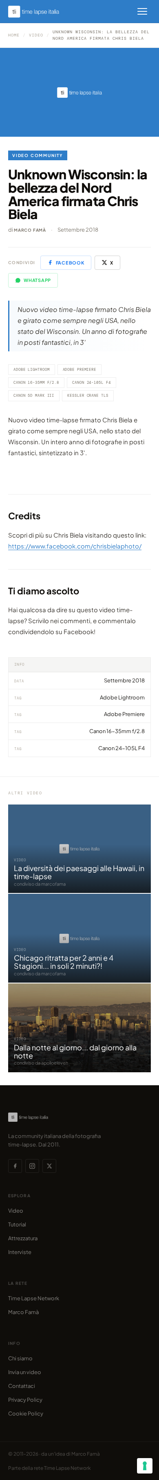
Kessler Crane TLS (87, 395)
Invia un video (24, 1372)
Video (36, 35)
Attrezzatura (23, 1238)
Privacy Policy (25, 1399)
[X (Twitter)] (49, 1166)
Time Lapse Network (33, 1298)
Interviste (19, 1252)
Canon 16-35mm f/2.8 (36, 382)
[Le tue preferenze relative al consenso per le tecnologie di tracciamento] (144, 1466)
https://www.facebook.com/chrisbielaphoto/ (74, 546)
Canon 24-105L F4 (91, 382)
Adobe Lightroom (31, 369)
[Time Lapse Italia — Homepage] (38, 11)
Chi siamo (20, 1358)
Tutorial (17, 1224)
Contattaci (21, 1386)
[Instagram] (32, 1166)
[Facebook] (15, 1166)
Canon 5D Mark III (33, 395)
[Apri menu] (142, 11)
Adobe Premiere (80, 369)
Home (14, 35)
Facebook (70, 262)
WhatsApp (37, 280)
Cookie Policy (25, 1413)
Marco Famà (30, 230)
